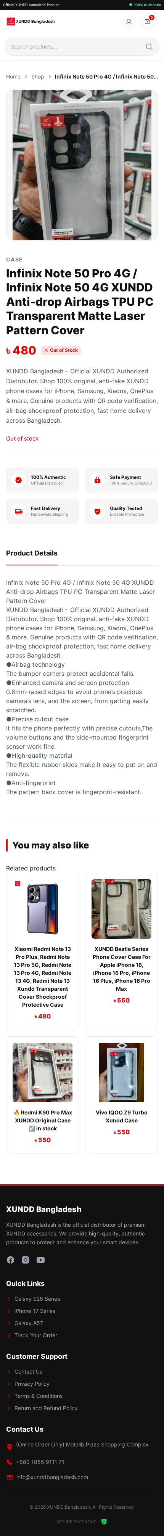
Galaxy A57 (28, 1323)
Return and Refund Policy (46, 1408)
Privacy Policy (32, 1383)
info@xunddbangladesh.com (52, 1477)
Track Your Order (35, 1335)
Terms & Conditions (38, 1396)
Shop (37, 76)
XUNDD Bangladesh (34, 371)
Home (13, 76)
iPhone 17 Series (34, 1311)
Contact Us (28, 1371)
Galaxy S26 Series (37, 1298)
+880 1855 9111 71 (40, 1462)
